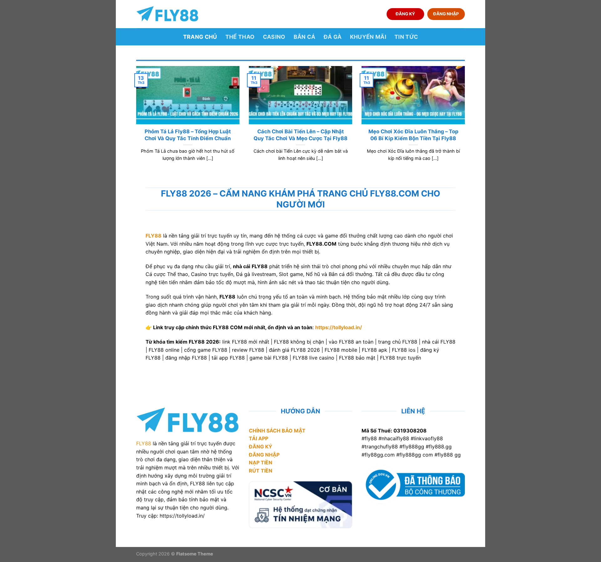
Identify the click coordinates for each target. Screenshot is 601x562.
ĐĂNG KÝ (405, 13)
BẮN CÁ (305, 36)
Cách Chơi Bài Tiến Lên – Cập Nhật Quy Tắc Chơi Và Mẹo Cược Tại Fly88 (300, 134)
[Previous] (135, 121)
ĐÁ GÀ (333, 36)
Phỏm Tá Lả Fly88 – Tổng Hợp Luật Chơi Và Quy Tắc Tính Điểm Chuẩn (188, 134)
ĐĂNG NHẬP (446, 13)
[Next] (466, 121)
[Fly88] (167, 14)
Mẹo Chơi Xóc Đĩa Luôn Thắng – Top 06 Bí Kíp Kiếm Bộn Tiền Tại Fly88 (413, 134)
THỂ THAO (240, 36)
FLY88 (143, 443)
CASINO (274, 36)
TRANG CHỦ (200, 36)
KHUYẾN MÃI (368, 36)
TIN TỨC (406, 36)
